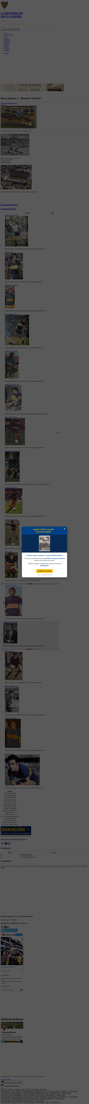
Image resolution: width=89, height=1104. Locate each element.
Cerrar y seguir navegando (44, 574)
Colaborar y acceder (44, 571)
